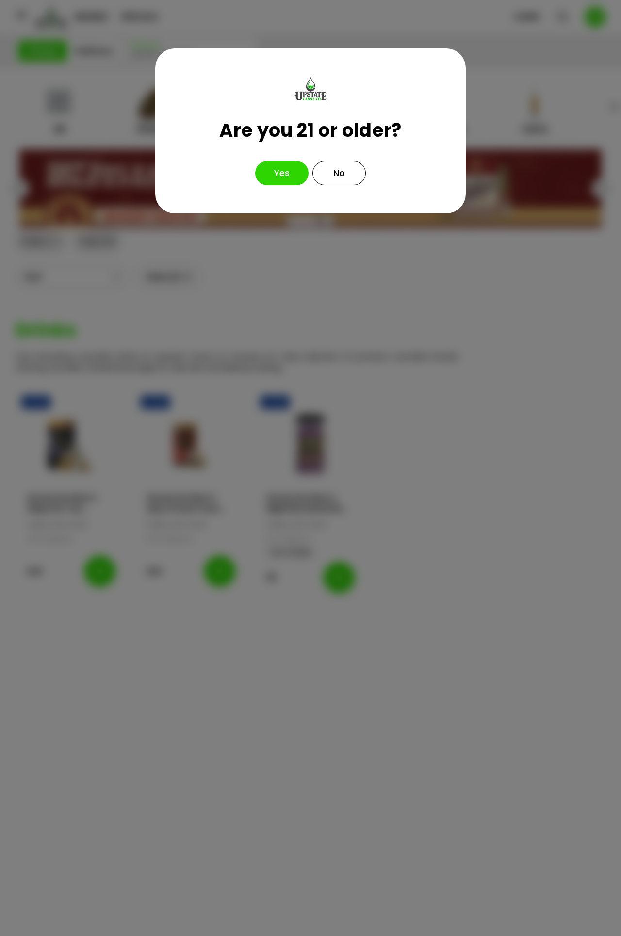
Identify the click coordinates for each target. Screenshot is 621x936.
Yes (282, 173)
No (339, 173)
